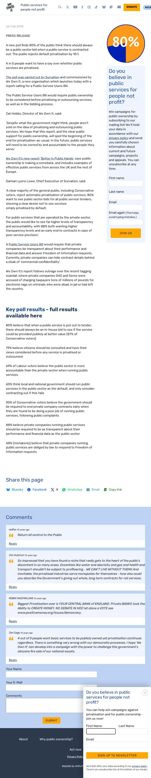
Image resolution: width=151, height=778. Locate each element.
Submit (51, 720)
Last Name (126, 726)
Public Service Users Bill (26, 244)
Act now (76, 749)
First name (116, 178)
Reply (13, 544)
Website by (75, 766)
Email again (124, 215)
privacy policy (118, 138)
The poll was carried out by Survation (32, 77)
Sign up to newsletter (117, 755)
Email (113, 202)
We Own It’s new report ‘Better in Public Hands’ (40, 158)
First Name (94, 726)
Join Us (126, 233)
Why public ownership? (56, 739)
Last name (116, 191)
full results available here (41, 312)
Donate (132, 6)
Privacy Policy (75, 756)
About (23, 739)
